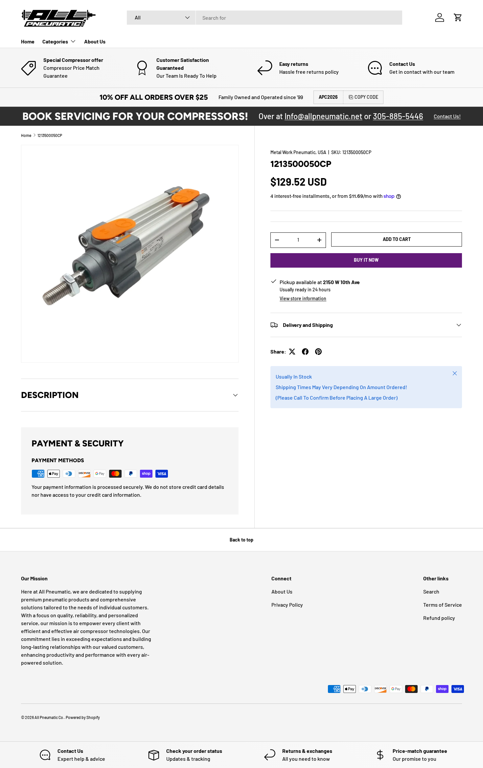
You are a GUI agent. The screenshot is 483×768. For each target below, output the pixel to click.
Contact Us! (447, 116)
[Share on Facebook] (305, 351)
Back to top (241, 540)
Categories (55, 41)
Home (27, 41)
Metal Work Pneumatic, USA (298, 152)
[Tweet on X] (292, 351)
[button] (458, 17)
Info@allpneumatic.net (323, 116)
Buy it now (366, 260)
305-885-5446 (398, 116)
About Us (94, 41)
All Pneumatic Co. (49, 717)
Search (431, 591)
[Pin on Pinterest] (318, 351)
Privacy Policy (287, 604)
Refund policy (439, 618)
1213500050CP (49, 135)
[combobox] (264, 18)
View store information (303, 298)
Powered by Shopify (83, 717)
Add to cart (397, 239)
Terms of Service (442, 604)
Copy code (366, 97)
